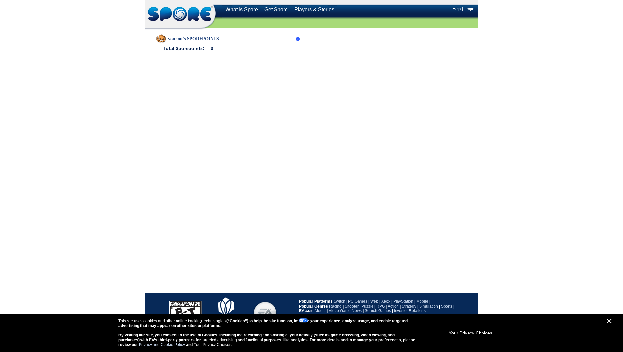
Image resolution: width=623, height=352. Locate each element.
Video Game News (345, 311)
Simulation (428, 306)
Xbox (385, 301)
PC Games (357, 301)
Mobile (422, 301)
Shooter (352, 306)
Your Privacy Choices (470, 332)
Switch (339, 301)
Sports (446, 306)
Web (374, 301)
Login (469, 8)
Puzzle (367, 306)
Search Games (378, 311)
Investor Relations (410, 311)
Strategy (409, 306)
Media (320, 311)
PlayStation (403, 301)
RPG (380, 306)
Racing (335, 306)
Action (393, 306)
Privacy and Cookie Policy (162, 344)
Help (456, 8)
